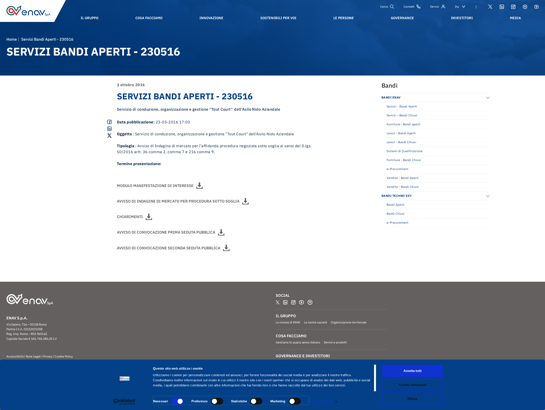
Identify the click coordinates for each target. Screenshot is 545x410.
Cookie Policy (64, 356)
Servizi (434, 7)
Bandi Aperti (395, 205)
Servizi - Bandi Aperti (402, 106)
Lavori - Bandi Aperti (401, 133)
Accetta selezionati (412, 385)
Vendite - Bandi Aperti (403, 178)
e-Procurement (397, 169)
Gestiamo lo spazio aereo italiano (298, 342)
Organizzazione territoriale (349, 322)
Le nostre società (315, 322)
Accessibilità (15, 356)
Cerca (384, 7)
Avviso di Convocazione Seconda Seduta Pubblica (168, 248)
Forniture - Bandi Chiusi (404, 160)
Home (11, 39)
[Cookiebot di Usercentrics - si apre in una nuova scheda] (124, 402)
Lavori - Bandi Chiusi (401, 142)
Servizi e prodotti (335, 342)
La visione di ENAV (288, 322)
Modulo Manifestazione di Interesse (155, 185)
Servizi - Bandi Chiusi (402, 115)
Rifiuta (412, 398)
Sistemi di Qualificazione (405, 151)
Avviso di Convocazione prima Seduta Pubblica (166, 232)
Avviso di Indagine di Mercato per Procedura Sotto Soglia (178, 201)
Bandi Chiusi (396, 214)
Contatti (409, 7)
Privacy (48, 356)
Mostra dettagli (320, 401)
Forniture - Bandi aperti (403, 124)
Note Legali (33, 356)
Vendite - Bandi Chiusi (403, 187)
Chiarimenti (130, 216)
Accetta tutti (412, 371)
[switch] (217, 401)
